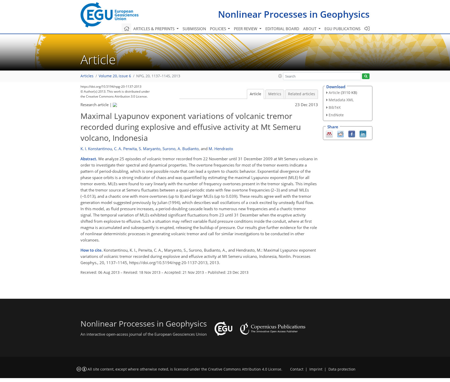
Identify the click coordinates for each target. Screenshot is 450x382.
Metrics (274, 94)
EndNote (336, 114)
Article (255, 94)
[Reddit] (340, 133)
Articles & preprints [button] (154, 28)
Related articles (301, 94)
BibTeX (335, 107)
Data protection (341, 369)
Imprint (315, 369)
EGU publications (342, 28)
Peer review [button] (246, 28)
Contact (296, 369)
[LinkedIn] (362, 133)
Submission (194, 28)
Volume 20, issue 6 (115, 76)
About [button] (310, 28)
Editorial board (282, 28)
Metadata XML (341, 99)
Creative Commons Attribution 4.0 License (244, 369)
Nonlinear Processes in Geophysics (294, 14)
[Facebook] (351, 133)
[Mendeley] (329, 133)
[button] (280, 76)
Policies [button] (218, 28)
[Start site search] (366, 76)
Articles (86, 76)
